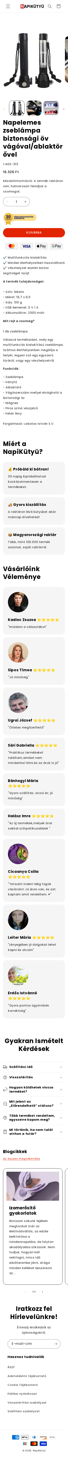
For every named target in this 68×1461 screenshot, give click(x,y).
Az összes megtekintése (21, 1159)
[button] (8, 6)
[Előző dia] (4, 109)
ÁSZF (11, 1367)
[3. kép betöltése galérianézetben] (51, 108)
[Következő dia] (64, 109)
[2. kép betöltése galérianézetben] (34, 108)
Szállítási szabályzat (24, 1411)
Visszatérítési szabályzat (27, 1402)
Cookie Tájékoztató (23, 1385)
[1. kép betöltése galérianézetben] (16, 108)
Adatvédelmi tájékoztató (27, 1376)
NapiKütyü (39, 1450)
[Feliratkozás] (56, 1344)
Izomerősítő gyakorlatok (22, 1210)
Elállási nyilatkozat (22, 1394)
